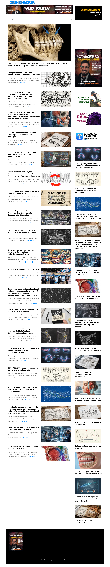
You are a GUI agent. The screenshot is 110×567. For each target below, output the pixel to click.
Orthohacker (55, 2)
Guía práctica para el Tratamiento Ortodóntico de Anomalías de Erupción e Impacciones (87, 324)
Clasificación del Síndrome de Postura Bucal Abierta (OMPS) (24, 448)
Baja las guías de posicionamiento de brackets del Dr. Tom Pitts (23, 310)
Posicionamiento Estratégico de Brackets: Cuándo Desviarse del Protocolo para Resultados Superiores (24, 174)
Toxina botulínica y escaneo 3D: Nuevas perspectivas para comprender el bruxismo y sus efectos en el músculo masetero (24, 115)
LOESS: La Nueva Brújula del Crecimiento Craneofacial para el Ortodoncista (88, 499)
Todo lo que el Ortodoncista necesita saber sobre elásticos (23, 192)
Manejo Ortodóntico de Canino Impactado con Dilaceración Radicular (24, 74)
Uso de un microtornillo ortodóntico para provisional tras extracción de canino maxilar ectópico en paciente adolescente (38, 65)
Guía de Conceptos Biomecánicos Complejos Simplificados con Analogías (22, 135)
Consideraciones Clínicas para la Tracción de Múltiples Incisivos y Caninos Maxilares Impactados (21, 331)
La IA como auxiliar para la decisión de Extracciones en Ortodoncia (24, 428)
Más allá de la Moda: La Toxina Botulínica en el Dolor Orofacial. (88, 399)
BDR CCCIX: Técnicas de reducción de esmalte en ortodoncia (23, 369)
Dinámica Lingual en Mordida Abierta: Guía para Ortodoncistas (88, 473)
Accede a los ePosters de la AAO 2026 (23, 269)
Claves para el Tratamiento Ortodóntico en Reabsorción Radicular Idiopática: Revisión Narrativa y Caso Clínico (20, 95)
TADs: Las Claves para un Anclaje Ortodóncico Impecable (88, 349)
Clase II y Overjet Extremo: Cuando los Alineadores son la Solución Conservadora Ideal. (24, 350)
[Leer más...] (22, 82)
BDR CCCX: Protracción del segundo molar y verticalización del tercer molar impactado (23, 154)
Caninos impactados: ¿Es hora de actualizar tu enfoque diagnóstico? (22, 231)
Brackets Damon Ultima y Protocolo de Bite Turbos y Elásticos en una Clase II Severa (22, 389)
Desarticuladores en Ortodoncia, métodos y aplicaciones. (84, 374)
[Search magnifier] (71, 19)
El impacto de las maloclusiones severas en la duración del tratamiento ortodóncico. (21, 252)
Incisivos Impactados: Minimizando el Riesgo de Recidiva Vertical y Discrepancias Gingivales (23, 213)
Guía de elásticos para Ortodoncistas (84, 522)
